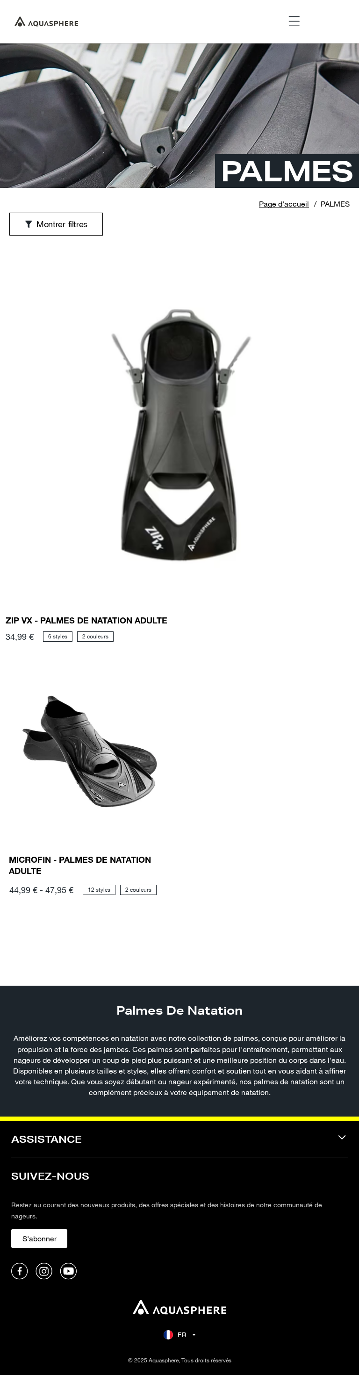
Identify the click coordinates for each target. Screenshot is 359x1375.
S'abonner (39, 1238)
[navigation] (179, 1145)
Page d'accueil (284, 203)
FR (182, 1335)
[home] (179, 1308)
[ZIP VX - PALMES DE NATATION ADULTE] (179, 435)
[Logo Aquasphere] (46, 21)
